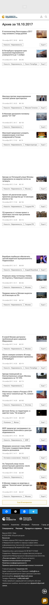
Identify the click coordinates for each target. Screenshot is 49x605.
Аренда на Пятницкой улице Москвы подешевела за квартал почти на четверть (17, 179)
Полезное (35, 525)
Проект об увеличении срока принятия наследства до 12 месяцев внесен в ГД (17, 197)
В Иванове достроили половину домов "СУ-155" (15, 115)
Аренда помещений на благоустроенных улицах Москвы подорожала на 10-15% (16, 376)
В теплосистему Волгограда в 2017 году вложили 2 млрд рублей (17, 32)
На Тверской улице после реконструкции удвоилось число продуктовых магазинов (16, 466)
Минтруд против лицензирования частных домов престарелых (16, 97)
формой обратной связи (23, 576)
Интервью (25, 525)
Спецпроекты (7, 528)
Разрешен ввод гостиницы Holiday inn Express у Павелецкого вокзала (17, 277)
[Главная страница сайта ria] (2, 17)
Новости (5, 525)
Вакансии (6, 538)
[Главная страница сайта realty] (13, 17)
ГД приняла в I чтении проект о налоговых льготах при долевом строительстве (16, 214)
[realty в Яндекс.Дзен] (15, 511)
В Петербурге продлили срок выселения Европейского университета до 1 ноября (14, 53)
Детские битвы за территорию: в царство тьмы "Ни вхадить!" (16, 412)
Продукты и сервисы (33, 528)
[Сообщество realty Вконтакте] (24, 511)
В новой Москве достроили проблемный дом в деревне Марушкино (14, 339)
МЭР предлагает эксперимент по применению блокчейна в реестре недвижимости (17, 430)
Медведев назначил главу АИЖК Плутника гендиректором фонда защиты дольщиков (16, 448)
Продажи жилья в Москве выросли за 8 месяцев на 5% (17, 294)
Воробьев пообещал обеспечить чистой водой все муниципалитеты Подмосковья (17, 259)
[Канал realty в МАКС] (6, 511)
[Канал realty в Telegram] (33, 511)
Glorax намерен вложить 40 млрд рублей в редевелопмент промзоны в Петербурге (17, 357)
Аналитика (15, 525)
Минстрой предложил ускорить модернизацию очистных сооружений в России (15, 135)
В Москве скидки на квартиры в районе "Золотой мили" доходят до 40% (17, 485)
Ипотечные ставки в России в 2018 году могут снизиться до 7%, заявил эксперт (17, 394)
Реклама (19, 528)
